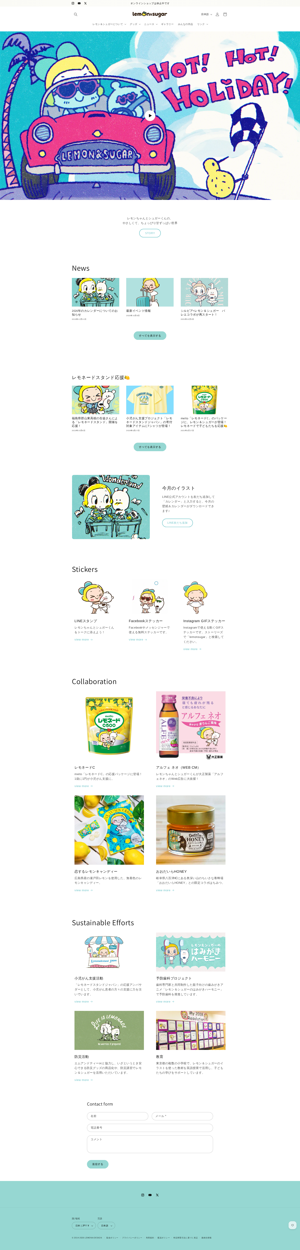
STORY (150, 233)
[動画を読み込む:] (150, 115)
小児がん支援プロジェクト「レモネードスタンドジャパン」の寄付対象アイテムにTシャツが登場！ (149, 422)
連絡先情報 (206, 1238)
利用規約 (150, 1238)
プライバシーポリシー (132, 1238)
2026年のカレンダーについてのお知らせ (95, 312)
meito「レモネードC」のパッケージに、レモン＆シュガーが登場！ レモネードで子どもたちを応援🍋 (204, 422)
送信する (97, 1164)
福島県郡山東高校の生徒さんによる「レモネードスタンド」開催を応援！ (95, 422)
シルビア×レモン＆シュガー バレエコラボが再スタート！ (203, 312)
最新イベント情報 (138, 311)
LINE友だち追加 (177, 522)
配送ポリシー (164, 1238)
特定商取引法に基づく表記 (185, 1238)
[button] (76, 14)
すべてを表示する (150, 335)
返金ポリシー (112, 1238)
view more (81, 639)
